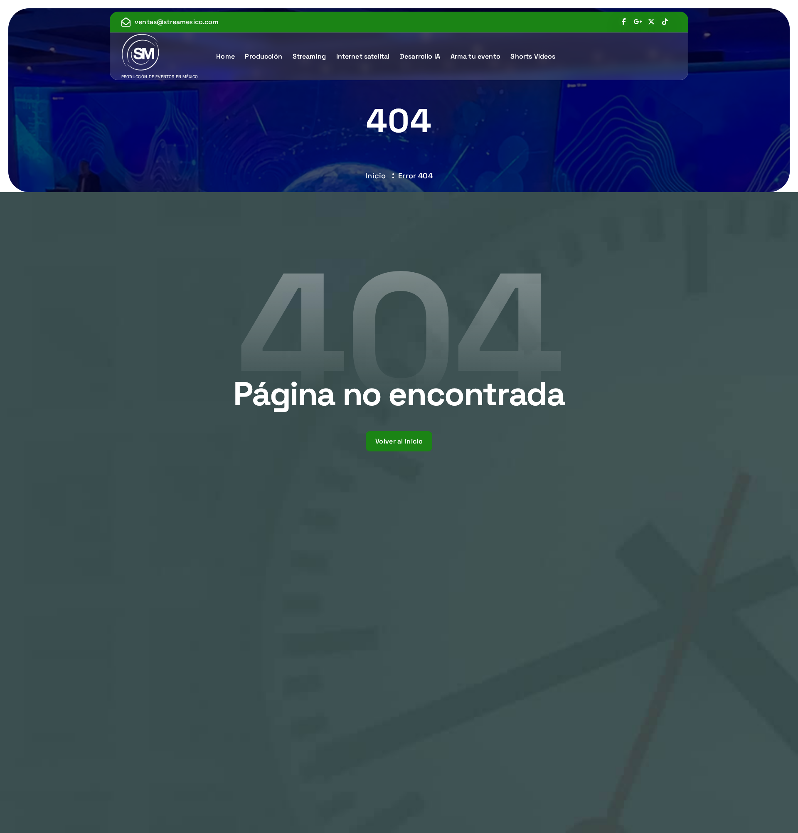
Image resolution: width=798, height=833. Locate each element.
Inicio (375, 175)
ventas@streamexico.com (177, 22)
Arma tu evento (475, 56)
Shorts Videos (532, 56)
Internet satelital (363, 56)
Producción (263, 56)
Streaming (309, 56)
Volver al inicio (399, 441)
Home (225, 56)
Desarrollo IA (420, 56)
